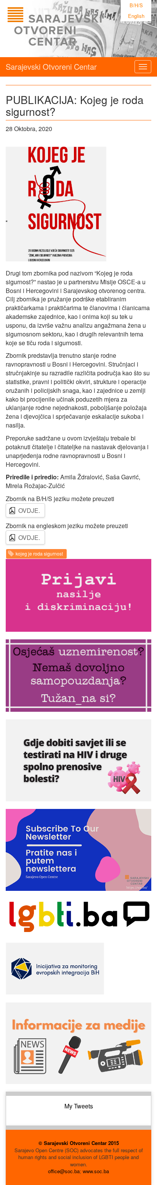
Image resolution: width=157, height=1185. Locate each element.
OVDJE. (29, 510)
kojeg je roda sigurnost (39, 553)
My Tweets (78, 1106)
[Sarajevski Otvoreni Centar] (70, 28)
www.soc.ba (96, 1171)
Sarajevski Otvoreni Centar (51, 66)
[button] (56, 204)
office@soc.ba (64, 1171)
